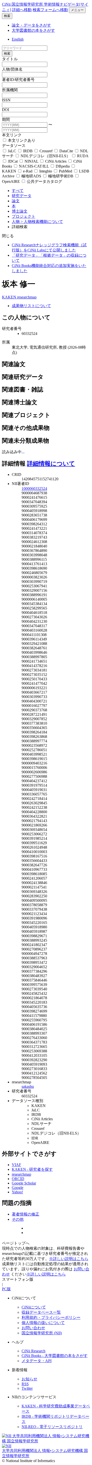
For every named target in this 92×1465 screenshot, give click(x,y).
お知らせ (29, 1379)
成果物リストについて (31, 306)
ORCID (18, 1179)
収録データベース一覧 (41, 1312)
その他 (18, 1219)
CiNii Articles (55, 161)
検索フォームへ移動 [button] (50, 10)
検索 (7, 16)
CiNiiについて (34, 1307)
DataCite (66, 151)
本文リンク (12, 135)
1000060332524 (34, 488)
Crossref (46, 151)
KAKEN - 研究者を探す (32, 1169)
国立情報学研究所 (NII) (42, 1333)
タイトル (10, 59)
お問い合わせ (33, 1328)
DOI (5, 110)
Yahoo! (17, 1192)
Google (17, 1187)
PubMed (65, 171)
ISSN (6, 100)
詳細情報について (51, 463)
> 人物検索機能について (42, 221)
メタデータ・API (37, 1361)
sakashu (28, 1086)
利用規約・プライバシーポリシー (51, 1317)
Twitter (27, 1388)
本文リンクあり (21, 140)
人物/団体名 (12, 69)
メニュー (77, 10)
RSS (25, 1384)
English (18, 39)
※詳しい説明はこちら (68, 1259)
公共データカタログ (44, 181)
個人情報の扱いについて (43, 1323)
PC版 (6, 1289)
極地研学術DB (60, 176)
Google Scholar (24, 1183)
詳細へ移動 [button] (22, 10)
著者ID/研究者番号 (18, 80)
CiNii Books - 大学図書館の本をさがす (55, 1356)
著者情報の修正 (25, 1214)
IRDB (28, 151)
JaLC (12, 151)
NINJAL (31, 161)
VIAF (16, 1165)
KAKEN (9, 297)
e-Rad (27, 171)
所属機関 (10, 90)
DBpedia (63, 166)
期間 (6, 119)
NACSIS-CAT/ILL (34, 166)
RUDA (82, 156)
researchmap (27, 297)
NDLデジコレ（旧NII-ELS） (45, 156)
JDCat (13, 161)
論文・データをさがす (31, 25)
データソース (14, 145)
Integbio (45, 171)
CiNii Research (33, 1351)
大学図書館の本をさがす (33, 30)
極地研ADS (31, 176)
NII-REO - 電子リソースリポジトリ (52, 1427)
